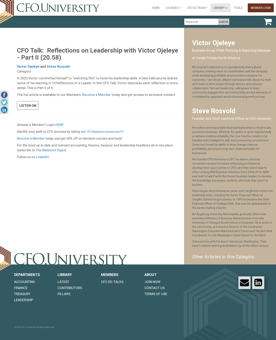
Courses (172, 7)
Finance (20, 288)
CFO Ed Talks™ (197, 7)
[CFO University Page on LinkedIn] (258, 282)
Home (156, 7)
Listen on (27, 106)
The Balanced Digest (51, 150)
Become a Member (96, 95)
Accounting (24, 282)
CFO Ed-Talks (112, 282)
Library (219, 7)
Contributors (70, 288)
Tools (238, 7)
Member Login (261, 7)
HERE (59, 125)
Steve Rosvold (58, 66)
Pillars (64, 294)
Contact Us (154, 288)
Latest (63, 282)
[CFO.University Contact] (244, 282)
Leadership (23, 300)
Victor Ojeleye (28, 66)
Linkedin (42, 157)
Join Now (152, 282)
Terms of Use (155, 294)
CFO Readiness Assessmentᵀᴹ (104, 131)
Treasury (22, 294)
